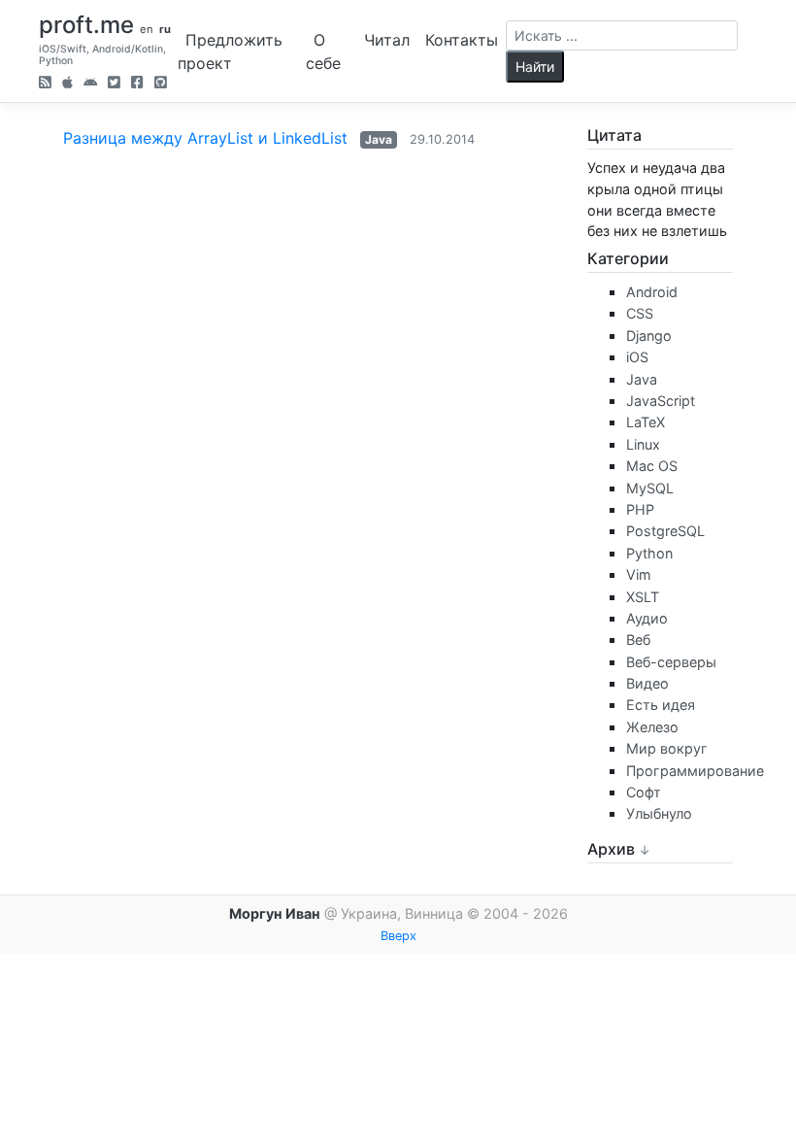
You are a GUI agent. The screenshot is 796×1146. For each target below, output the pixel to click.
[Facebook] (137, 84)
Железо (652, 727)
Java (378, 139)
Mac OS (652, 465)
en (146, 29)
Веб (638, 639)
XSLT (642, 597)
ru (165, 29)
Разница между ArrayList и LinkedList (205, 138)
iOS (637, 357)
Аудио (647, 618)
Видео (647, 683)
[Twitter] (114, 84)
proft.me (86, 25)
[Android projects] (90, 84)
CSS (639, 313)
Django (649, 335)
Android (652, 292)
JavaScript (660, 400)
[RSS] (45, 84)
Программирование (695, 770)
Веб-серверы (671, 662)
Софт (643, 792)
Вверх (398, 935)
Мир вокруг (667, 748)
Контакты (461, 40)
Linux (643, 444)
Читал (387, 40)
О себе (323, 51)
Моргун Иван (274, 913)
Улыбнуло (659, 813)
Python (649, 553)
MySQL (650, 488)
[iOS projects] (67, 84)
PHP (640, 509)
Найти (534, 66)
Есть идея (660, 704)
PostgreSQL (665, 530)
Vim (638, 574)
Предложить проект (230, 51)
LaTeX (645, 422)
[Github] (160, 84)
